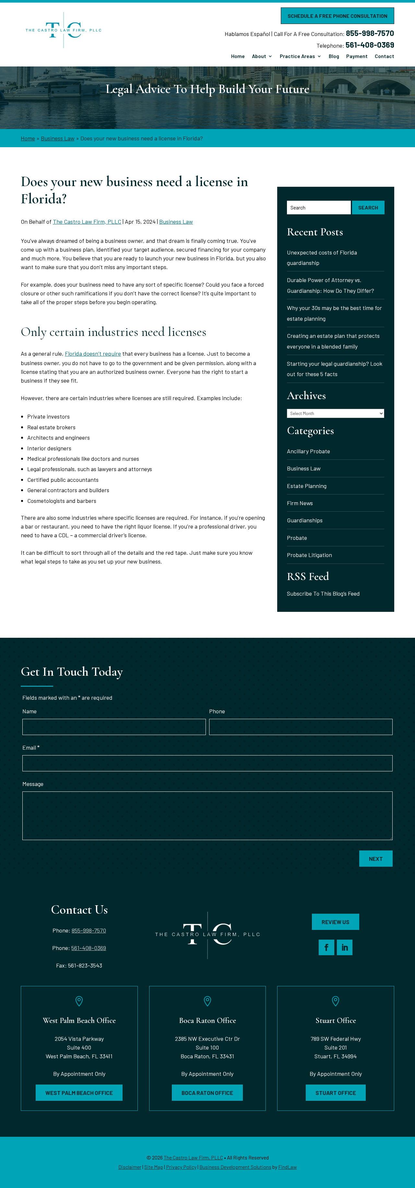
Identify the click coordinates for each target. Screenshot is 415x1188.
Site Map (153, 1167)
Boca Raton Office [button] (207, 1092)
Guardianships (305, 520)
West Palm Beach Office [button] (79, 1092)
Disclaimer (129, 1167)
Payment (357, 56)
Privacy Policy (181, 1167)
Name (29, 711)
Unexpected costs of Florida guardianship (322, 257)
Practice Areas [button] (297, 56)
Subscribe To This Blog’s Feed (323, 593)
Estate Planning (306, 485)
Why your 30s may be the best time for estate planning (334, 313)
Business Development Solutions (235, 1167)
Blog (334, 56)
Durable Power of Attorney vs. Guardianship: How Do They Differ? (331, 285)
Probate (297, 537)
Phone (217, 711)
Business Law (176, 221)
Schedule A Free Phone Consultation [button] (337, 16)
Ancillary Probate (308, 451)
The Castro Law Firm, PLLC (87, 221)
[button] (408, 1140)
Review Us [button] (336, 922)
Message (32, 783)
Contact (384, 56)
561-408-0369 (370, 44)
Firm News (300, 502)
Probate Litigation (309, 554)
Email (31, 747)
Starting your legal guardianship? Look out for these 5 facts (334, 368)
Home (238, 56)
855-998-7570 (370, 33)
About (259, 56)
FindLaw (287, 1167)
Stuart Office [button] (335, 1092)
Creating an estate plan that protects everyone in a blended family (333, 341)
